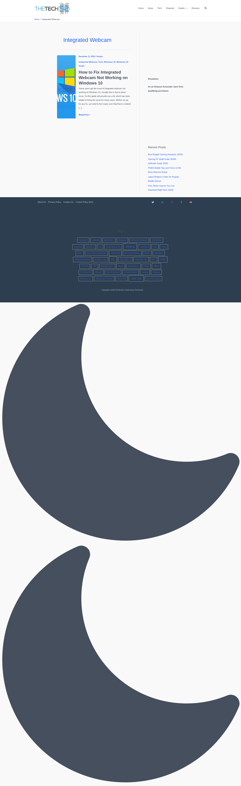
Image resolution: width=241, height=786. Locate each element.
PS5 (94, 266)
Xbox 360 (121, 278)
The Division (85, 272)
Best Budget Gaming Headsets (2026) (165, 154)
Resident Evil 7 (107, 266)
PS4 (163, 259)
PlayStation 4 (125, 260)
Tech (159, 8)
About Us (42, 202)
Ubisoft (98, 272)
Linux (164, 247)
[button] (186, 8)
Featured (170, 8)
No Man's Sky (100, 260)
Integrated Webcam (88, 62)
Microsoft (115, 253)
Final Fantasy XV (113, 247)
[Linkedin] (162, 202)
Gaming (130, 246)
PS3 (153, 259)
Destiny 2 (90, 247)
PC (113, 259)
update (145, 272)
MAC (80, 253)
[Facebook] (181, 202)
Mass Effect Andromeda (96, 253)
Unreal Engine (130, 272)
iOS (155, 247)
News (150, 8)
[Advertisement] (171, 50)
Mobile (147, 253)
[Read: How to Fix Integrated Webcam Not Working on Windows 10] (66, 86)
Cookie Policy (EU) (84, 202)
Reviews (196, 8)
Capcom (78, 247)
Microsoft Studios (132, 253)
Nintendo (159, 253)
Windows (156, 272)
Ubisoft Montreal (113, 272)
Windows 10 (109, 62)
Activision (83, 240)
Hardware (144, 247)
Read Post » (84, 115)
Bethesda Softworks (139, 240)
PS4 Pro (84, 266)
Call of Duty (156, 240)
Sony (120, 266)
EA (100, 247)
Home (141, 8)
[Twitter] (153, 202)
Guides (181, 8)
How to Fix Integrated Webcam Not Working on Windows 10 (103, 77)
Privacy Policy (54, 202)
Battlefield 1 (109, 240)
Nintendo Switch (82, 259)
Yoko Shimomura (153, 279)
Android (95, 240)
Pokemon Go (141, 259)
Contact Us (68, 202)
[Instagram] (172, 202)
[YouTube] (191, 202)
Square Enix (133, 266)
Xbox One (136, 278)
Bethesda (122, 240)
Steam (146, 266)
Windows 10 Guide (104, 278)
